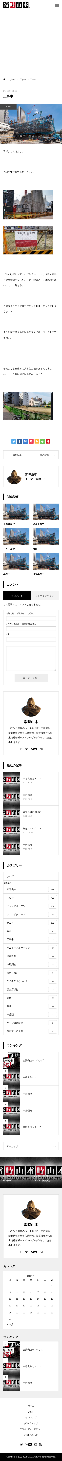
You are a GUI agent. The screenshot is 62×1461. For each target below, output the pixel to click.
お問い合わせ (31, 1435)
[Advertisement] (31, 43)
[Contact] (45, 478)
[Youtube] (38, 478)
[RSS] (40, 1444)
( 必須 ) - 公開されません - (21, 624)
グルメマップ (31, 1423)
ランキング (31, 1417)
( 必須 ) (20, 613)
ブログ (31, 1411)
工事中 (8, 107)
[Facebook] (26, 478)
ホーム (31, 1405)
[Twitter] (31, 478)
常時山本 (31, 722)
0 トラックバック (45, 595)
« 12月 (10, 1324)
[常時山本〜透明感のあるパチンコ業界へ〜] (16, 5)
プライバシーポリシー (31, 1429)
